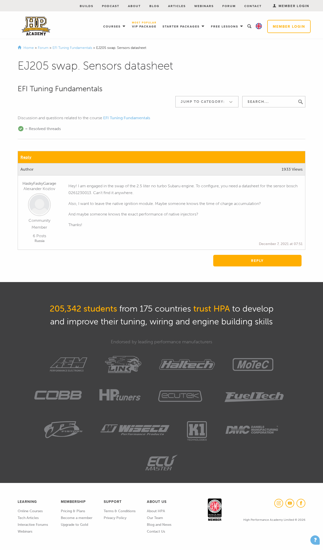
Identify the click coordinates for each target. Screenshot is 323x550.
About (134, 6)
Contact (253, 6)
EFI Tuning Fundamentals (72, 48)
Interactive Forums (33, 525)
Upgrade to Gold (74, 525)
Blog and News (159, 525)
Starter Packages (182, 26)
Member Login (289, 26)
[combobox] (206, 101)
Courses (112, 26)
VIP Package (144, 24)
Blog (154, 6)
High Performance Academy (35, 26)
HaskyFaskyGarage (39, 183)
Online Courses (30, 511)
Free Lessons (225, 26)
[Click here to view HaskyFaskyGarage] (39, 206)
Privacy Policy (115, 518)
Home (28, 48)
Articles (177, 6)
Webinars (204, 6)
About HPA (156, 511)
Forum (229, 6)
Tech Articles (28, 518)
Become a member (76, 518)
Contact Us (156, 531)
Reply (25, 157)
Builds (86, 6)
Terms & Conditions (120, 511)
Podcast (110, 6)
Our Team (155, 518)
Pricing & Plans (73, 511)
